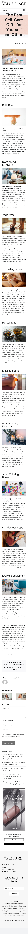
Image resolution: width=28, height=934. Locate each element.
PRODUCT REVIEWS (8, 869)
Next (23, 43)
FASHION (5, 867)
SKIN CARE (5, 865)
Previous (17, 43)
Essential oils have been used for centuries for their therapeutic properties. (12, 188)
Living (17, 654)
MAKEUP (5, 872)
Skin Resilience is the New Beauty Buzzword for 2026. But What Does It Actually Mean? (14, 757)
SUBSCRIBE (14, 844)
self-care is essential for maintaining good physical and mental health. (13, 627)
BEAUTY (13, 872)
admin (5, 654)
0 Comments (22, 654)
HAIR (13, 865)
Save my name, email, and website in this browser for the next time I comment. (13, 737)
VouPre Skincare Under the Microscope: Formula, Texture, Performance (12, 776)
